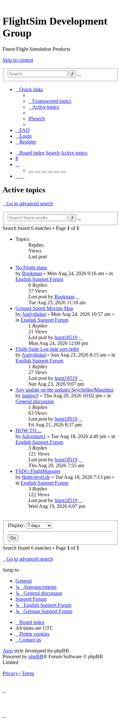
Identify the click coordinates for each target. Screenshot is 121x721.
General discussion (34, 401)
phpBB (35, 656)
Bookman (32, 273)
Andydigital (34, 314)
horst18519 (66, 337)
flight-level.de (36, 477)
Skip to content (18, 60)
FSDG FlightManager (37, 471)
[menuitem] (49, 101)
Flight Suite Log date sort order (47, 349)
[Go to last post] (78, 296)
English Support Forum (39, 279)
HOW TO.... (28, 430)
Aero (8, 650)
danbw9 (30, 395)
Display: (17, 525)
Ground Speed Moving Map (44, 308)
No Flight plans (31, 267)
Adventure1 (34, 436)
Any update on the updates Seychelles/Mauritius (64, 390)
